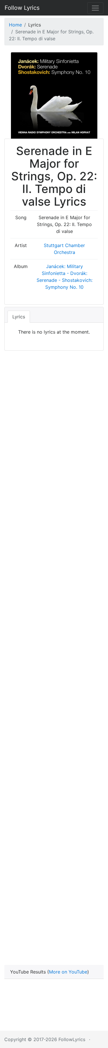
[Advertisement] (54, 407)
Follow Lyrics (22, 7)
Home (15, 25)
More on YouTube (68, 972)
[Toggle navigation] (95, 8)
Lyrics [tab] (18, 317)
